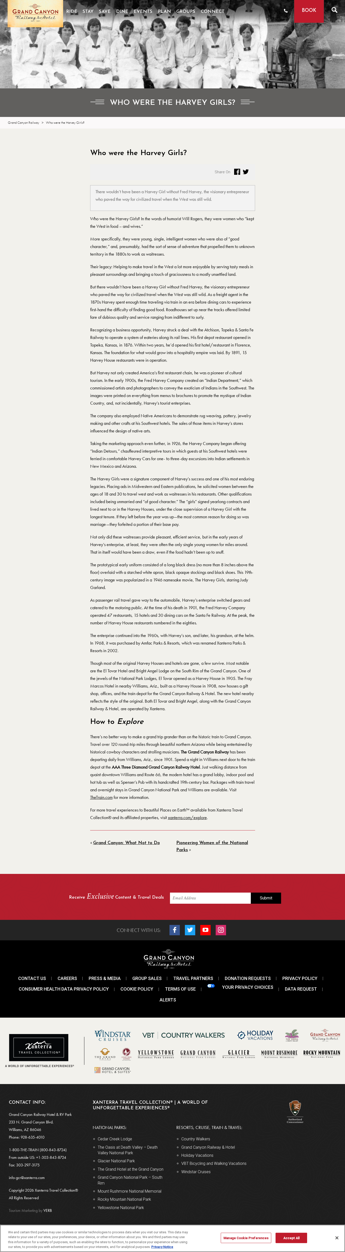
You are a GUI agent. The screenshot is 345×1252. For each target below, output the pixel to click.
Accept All (291, 1238)
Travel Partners (193, 978)
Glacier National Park (116, 1161)
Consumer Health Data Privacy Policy (64, 989)
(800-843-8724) (53, 1149)
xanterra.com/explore (187, 817)
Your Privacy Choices (247, 987)
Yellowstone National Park (121, 1207)
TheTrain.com (101, 797)
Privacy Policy (299, 978)
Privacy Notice (162, 1247)
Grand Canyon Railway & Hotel (208, 1147)
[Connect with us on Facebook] (237, 172)
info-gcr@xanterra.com (27, 1177)
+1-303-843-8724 (51, 1157)
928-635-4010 (32, 1137)
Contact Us (32, 978)
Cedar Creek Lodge (115, 1139)
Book (309, 10)
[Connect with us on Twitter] (246, 172)
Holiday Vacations (197, 1155)
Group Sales (147, 978)
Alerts (168, 999)
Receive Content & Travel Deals (116, 897)
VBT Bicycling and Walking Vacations (214, 1163)
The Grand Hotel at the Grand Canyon (130, 1169)
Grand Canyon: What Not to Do (126, 843)
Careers (67, 978)
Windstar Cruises (196, 1171)
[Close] (336, 1237)
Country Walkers (195, 1139)
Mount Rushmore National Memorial (129, 1191)
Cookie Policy (136, 989)
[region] (172, 1238)
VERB (30, 1210)
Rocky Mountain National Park (124, 1199)
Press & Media (105, 978)
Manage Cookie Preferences (246, 1238)
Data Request (301, 989)
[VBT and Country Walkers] (184, 1035)
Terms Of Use (180, 989)
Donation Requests (248, 978)
